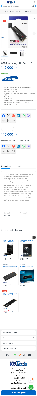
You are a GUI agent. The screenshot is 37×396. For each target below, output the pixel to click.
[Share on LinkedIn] (18, 115)
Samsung (28, 140)
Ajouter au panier (20, 393)
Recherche (32, 6)
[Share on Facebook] (3, 115)
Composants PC (15, 12)
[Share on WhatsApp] (23, 115)
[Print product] (3, 120)
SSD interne (28, 12)
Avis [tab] (19, 166)
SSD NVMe (4, 60)
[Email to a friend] (13, 120)
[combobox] (16, 6)
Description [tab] (5, 166)
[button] (34, 18)
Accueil (3, 12)
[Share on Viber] (28, 115)
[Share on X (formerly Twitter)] (8, 115)
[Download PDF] (8, 120)
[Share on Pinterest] (13, 115)
